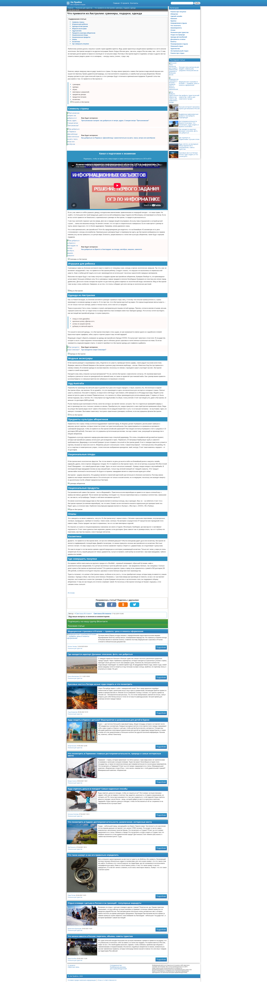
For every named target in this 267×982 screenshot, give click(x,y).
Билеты (173, 42)
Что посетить (176, 25)
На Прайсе (76, 2)
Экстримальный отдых (179, 51)
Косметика (76, 42)
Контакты (134, 3)
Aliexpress (174, 14)
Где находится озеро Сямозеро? (93, 350)
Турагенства (175, 49)
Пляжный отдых (177, 46)
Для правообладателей (118, 969)
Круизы (173, 21)
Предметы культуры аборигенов (83, 33)
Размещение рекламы (118, 967)
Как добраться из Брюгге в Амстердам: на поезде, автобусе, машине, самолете (111, 249)
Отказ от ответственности (107, 980)
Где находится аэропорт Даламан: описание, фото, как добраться (100, 654)
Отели (173, 30)
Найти (197, 3)
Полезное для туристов (75, 648)
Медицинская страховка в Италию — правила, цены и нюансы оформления (105, 631)
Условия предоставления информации (82, 980)
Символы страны (78, 22)
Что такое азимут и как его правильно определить (93, 855)
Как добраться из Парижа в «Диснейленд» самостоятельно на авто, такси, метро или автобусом (118, 138)
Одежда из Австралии (80, 26)
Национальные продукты (81, 37)
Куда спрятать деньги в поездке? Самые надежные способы (97, 788)
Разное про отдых (177, 53)
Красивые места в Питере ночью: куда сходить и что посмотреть (100, 684)
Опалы (74, 39)
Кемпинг (174, 19)
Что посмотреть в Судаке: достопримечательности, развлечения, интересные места (110, 822)
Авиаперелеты (176, 28)
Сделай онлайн (176, 16)
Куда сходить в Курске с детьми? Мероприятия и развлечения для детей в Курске (108, 720)
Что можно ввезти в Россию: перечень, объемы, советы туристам (100, 936)
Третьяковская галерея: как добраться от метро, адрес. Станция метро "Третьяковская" (115, 120)
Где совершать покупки (80, 44)
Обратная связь (73, 967)
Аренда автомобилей (179, 37)
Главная (116, 3)
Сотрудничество (116, 965)
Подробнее (161, 647)
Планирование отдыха (179, 44)
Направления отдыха (179, 23)
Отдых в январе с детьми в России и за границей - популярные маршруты (104, 903)
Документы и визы (178, 39)
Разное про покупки (178, 12)
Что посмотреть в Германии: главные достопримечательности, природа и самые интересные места (114, 754)
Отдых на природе (178, 35)
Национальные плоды (80, 35)
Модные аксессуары (79, 29)
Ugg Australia (76, 31)
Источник (71, 593)
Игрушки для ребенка (80, 24)
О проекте (125, 3)
